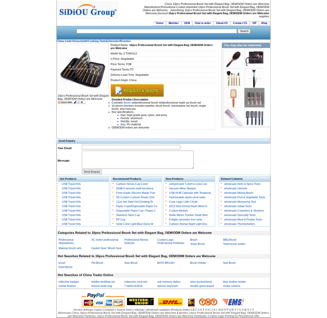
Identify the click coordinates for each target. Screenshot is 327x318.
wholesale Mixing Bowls (238, 192)
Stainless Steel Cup (128, 215)
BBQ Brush (229, 239)
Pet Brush (97, 262)
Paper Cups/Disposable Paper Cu (136, 206)
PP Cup (120, 219)
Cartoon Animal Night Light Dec (188, 224)
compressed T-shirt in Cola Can (188, 184)
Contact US (240, 23)
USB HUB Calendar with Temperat (190, 192)
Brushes (125, 41)
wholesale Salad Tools (238, 206)
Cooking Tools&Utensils (103, 41)
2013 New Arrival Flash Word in (188, 206)
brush (62, 262)
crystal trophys (67, 286)
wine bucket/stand (201, 281)
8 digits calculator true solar (185, 219)
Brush (127, 102)
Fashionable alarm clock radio (187, 197)
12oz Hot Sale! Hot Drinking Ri (134, 201)
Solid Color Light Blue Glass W (134, 224)
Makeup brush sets (70, 248)
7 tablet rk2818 (133, 286)
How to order (203, 23)
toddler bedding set (103, 281)
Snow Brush (197, 244)
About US (222, 23)
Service (78, 309)
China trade (64, 41)
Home (160, 23)
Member (174, 23)
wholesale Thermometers (239, 224)
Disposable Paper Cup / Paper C (136, 210)
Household (80, 41)
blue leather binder (234, 281)
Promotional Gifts (248, 316)
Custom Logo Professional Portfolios (170, 241)
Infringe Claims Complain (99, 309)
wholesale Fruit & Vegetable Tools (244, 197)
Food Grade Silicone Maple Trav (135, 192)
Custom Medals (178, 210)
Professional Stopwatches (66, 241)
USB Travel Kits (71, 184)
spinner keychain (167, 286)
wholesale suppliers (158, 309)
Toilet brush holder (234, 244)
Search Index (125, 309)
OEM (187, 23)
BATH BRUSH (165, 262)
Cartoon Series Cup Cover (132, 184)
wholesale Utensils (235, 188)
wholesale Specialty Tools (240, 215)
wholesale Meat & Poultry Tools (243, 219)
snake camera (231, 286)
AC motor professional (104, 239)
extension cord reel (135, 281)
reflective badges (69, 281)
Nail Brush (229, 262)
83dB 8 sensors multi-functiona (134, 188)
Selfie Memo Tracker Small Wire (188, 215)
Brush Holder (198, 262)
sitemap (139, 309)
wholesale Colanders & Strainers (244, 210)
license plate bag (101, 286)
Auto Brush (131, 262)
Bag (123, 124)
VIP (254, 23)
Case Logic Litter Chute (183, 201)
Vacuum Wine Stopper (182, 188)
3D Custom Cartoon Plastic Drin (135, 197)
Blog (264, 23)
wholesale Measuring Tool (240, 201)
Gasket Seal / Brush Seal (106, 248)
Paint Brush (66, 267)
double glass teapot (202, 286)
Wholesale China (68, 312)
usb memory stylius (168, 281)
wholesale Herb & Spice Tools (242, 184)
